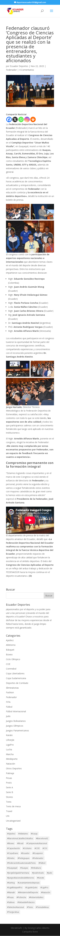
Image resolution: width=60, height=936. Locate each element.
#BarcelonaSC (42, 838)
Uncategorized (13, 820)
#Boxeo (10, 843)
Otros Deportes (14, 768)
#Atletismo (23, 833)
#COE (37, 848)
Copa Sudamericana (16, 678)
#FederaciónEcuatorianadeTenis (21, 863)
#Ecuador (25, 853)
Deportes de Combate (17, 683)
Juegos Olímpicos (14, 725)
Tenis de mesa (13, 806)
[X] (15, 119)
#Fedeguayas (23, 858)
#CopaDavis (12, 853)
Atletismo (11, 644)
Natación (10, 763)
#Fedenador (37, 858)
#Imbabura (36, 868)
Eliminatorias (12, 687)
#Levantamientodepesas (28, 882)
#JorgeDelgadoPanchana (18, 873)
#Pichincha (21, 897)
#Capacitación (13, 848)
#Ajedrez (11, 833)
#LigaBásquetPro (14, 887)
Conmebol (11, 668)
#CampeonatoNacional (36, 843)
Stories (9, 796)
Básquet (10, 649)
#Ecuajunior (38, 853)
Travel (9, 811)
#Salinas (10, 902)
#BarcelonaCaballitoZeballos (20, 838)
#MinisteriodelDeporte (28, 892)
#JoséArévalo (38, 873)
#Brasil (20, 843)
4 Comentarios (26, 69)
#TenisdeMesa (42, 907)
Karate (9, 735)
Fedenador (11, 69)
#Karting (11, 882)
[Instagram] (27, 119)
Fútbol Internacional (16, 711)
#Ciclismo (27, 848)
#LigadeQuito (31, 887)
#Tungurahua (13, 912)
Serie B (9, 792)
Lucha (9, 749)
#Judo (49, 873)
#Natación (45, 892)
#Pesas (10, 897)
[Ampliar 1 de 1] (25, 207)
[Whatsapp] (21, 119)
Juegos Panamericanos (17, 730)
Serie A (9, 787)
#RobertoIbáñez (36, 897)
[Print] (33, 119)
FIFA (8, 701)
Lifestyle (10, 739)
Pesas (9, 778)
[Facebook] (9, 119)
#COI (45, 848)
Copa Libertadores (15, 673)
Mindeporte (12, 758)
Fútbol (9, 706)
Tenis (8, 801)
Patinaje (10, 773)
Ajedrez (10, 640)
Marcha (10, 754)
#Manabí (11, 892)
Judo (8, 716)
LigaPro (10, 744)
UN (7, 815)
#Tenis (30, 907)
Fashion (10, 692)
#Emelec (11, 858)
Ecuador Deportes (19, 66)
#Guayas (24, 868)
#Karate (40, 877)
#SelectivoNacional (15, 907)
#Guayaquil (12, 868)
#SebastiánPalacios (26, 902)
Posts (9, 782)
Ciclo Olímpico (13, 659)
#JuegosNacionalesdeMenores (20, 877)
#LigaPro (44, 887)
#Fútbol (42, 863)
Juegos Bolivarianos (16, 720)
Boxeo (9, 654)
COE (8, 664)
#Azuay (34, 833)
